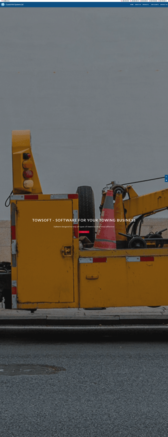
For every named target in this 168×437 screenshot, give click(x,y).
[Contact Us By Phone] (166, 176)
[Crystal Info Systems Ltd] (3, 4)
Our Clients (155, 4)
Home (132, 4)
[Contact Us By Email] (166, 180)
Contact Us (164, 4)
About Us (138, 4)
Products (146, 4)
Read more (85, 231)
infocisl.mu (6, 1)
